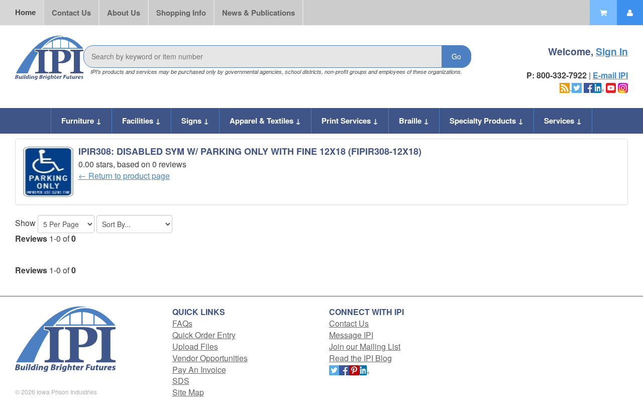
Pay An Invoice (199, 369)
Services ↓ (563, 120)
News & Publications (258, 12)
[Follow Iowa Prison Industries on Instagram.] (623, 86)
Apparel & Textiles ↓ (265, 120)
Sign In (612, 51)
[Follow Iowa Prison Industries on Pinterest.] (354, 369)
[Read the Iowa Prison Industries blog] (566, 86)
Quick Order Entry (204, 335)
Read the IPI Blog (360, 358)
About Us (123, 12)
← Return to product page (124, 175)
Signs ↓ (195, 120)
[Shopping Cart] (603, 12)
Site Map (188, 392)
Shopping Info (181, 12)
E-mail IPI (610, 75)
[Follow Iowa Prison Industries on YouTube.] (611, 86)
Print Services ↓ (350, 120)
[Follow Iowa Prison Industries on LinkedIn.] (599, 86)
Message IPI (351, 335)
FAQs (182, 323)
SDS (180, 380)
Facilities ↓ (141, 120)
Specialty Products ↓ (486, 120)
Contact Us (71, 12)
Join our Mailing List (364, 346)
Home (25, 12)
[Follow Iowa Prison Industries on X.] (577, 86)
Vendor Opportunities (210, 358)
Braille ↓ (414, 120)
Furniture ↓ (81, 120)
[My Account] (630, 12)
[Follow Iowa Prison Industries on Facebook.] (589, 86)
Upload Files (195, 346)
